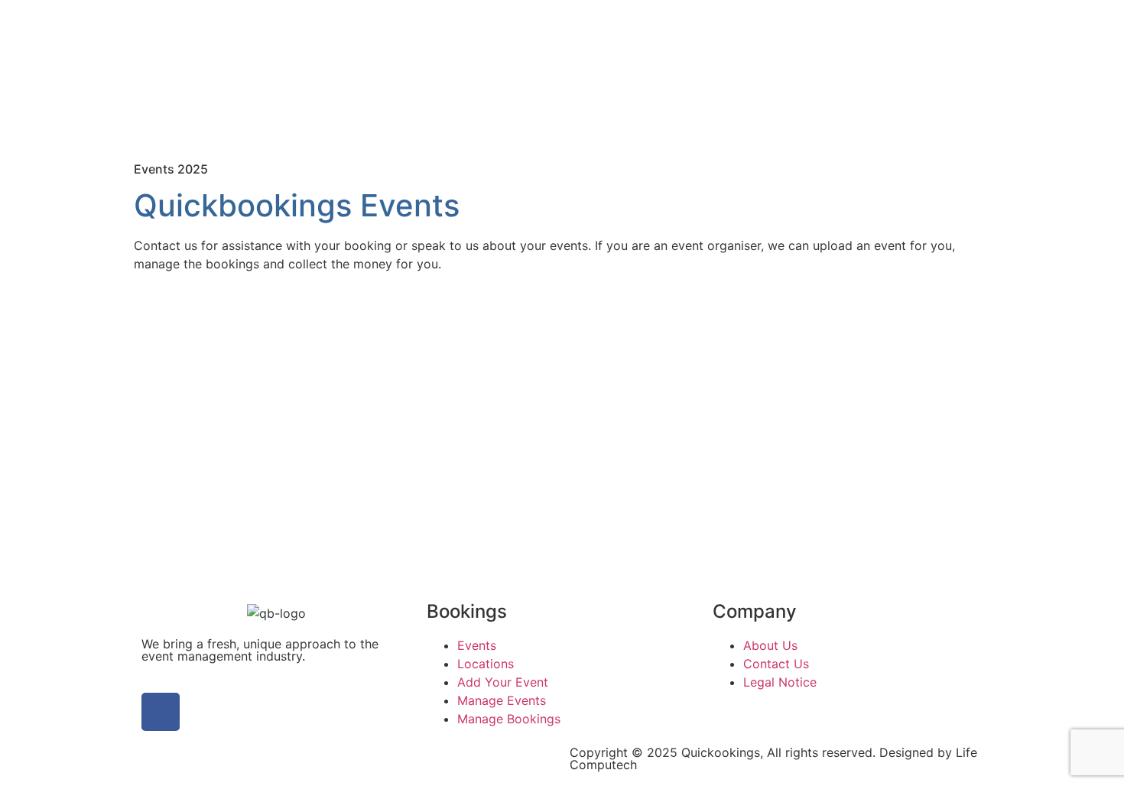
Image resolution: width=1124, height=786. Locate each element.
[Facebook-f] (160, 712)
